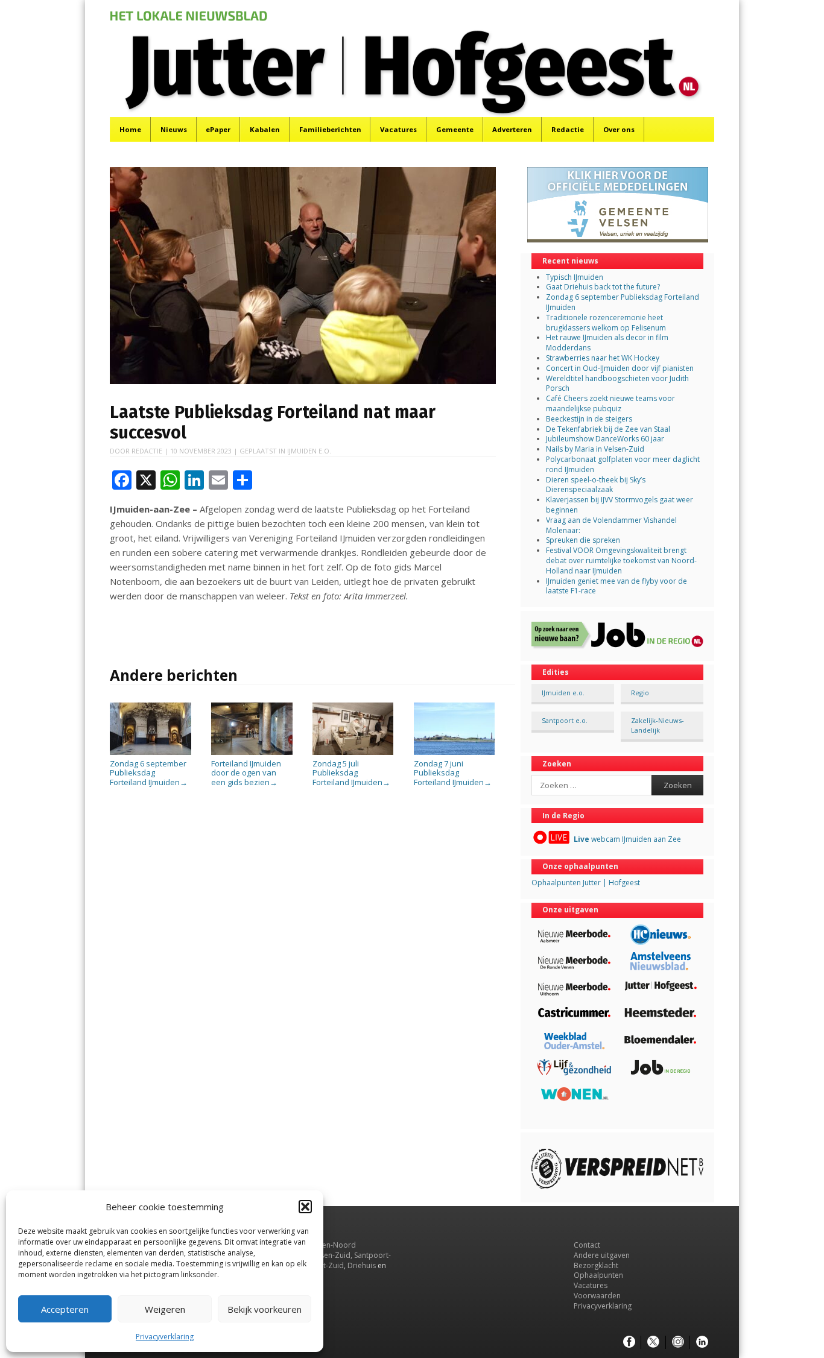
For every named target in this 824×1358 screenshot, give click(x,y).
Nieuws (173, 129)
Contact (587, 1245)
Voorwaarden (597, 1295)
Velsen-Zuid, (331, 1255)
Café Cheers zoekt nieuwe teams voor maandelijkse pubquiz (610, 403)
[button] (305, 1207)
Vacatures (398, 129)
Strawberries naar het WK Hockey (602, 358)
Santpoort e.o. (565, 720)
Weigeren (165, 1309)
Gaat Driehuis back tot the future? (603, 287)
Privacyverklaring (165, 1336)
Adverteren (512, 129)
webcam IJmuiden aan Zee (627, 839)
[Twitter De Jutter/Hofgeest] (653, 1342)
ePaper (218, 129)
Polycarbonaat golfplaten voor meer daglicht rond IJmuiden (623, 464)
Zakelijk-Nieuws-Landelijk (657, 725)
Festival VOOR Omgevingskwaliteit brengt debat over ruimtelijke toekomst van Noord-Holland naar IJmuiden (621, 560)
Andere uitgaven (602, 1255)
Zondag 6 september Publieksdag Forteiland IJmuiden (149, 773)
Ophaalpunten (598, 1275)
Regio (640, 692)
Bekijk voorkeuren (264, 1309)
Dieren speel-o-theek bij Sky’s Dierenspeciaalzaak (595, 485)
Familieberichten (330, 129)
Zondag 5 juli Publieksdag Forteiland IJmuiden (351, 773)
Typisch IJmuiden (574, 277)
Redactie (567, 129)
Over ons (619, 129)
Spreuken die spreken (583, 540)
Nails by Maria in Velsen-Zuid (595, 449)
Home (130, 129)
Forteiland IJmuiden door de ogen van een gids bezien (246, 773)
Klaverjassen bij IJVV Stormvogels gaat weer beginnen (619, 504)
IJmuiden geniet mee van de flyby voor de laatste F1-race (616, 586)
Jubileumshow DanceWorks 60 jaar (605, 439)
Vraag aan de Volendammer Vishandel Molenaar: (611, 525)
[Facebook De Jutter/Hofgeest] (629, 1342)
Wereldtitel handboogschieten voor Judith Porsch (617, 383)
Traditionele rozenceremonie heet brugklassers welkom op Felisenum (606, 322)
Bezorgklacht (596, 1265)
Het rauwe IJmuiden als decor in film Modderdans (607, 342)
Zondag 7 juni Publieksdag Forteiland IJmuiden (453, 773)
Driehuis (361, 1265)
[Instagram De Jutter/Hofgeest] (678, 1342)
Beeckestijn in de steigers (590, 419)
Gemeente (455, 129)
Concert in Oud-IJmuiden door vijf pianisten (620, 368)
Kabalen (265, 129)
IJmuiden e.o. (309, 450)
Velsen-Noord (332, 1245)
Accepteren (65, 1309)
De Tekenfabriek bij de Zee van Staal (608, 429)
